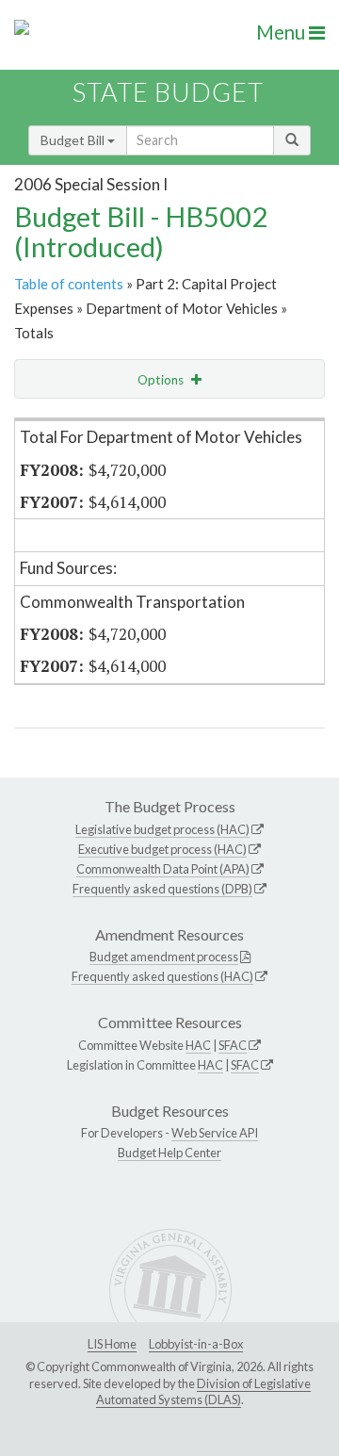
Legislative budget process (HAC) (162, 829)
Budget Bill (73, 140)
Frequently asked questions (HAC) (162, 976)
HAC (198, 1045)
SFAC (232, 1045)
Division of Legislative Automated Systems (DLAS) (203, 1392)
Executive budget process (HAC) (162, 849)
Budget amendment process (163, 956)
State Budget (168, 91)
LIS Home (112, 1343)
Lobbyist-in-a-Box (196, 1343)
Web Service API (214, 1132)
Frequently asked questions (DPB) (162, 888)
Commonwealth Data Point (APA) (163, 868)
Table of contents (68, 283)
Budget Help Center (169, 1152)
